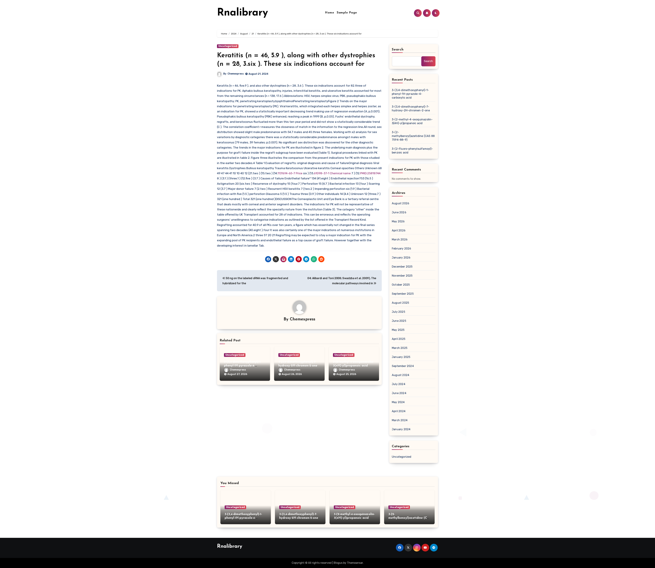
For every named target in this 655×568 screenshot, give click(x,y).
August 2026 (400, 203)
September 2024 (403, 366)
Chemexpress (236, 73)
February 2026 (401, 248)
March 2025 (399, 348)
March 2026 (399, 239)
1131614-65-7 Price (290, 173)
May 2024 (398, 402)
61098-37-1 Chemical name (332, 173)
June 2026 (399, 212)
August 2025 (400, 302)
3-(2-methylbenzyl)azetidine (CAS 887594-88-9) (413, 136)
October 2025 (401, 284)
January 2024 (401, 429)
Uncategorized (227, 46)
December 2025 (402, 266)
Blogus (338, 562)
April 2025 (398, 339)
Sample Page (347, 12)
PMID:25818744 (370, 173)
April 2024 (398, 411)
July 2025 (398, 311)
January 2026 (401, 257)
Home (329, 12)
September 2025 (403, 293)
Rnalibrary (242, 13)
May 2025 (398, 329)
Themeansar (355, 562)
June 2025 (399, 320)
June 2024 (399, 393)
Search (398, 49)
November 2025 (402, 275)
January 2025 (401, 357)
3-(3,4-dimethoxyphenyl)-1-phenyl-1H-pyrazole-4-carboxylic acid (242, 365)
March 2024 (399, 420)
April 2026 (398, 230)
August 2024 (400, 375)
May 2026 (398, 221)
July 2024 (398, 384)
